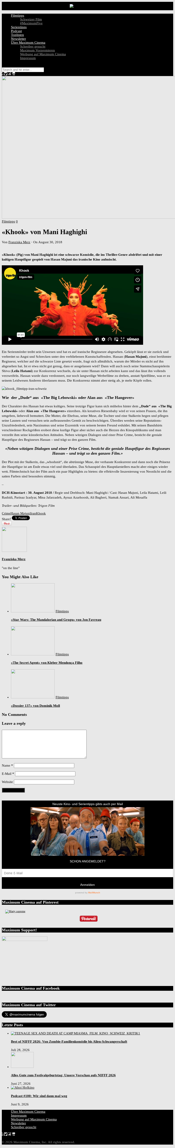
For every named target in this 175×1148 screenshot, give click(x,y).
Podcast (16, 31)
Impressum (28, 58)
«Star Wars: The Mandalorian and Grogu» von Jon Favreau (56, 619)
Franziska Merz (19, 242)
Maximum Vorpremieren (37, 50)
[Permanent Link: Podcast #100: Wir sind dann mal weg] (22, 1087)
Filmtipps (17, 15)
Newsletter (18, 39)
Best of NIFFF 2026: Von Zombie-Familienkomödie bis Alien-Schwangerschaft (69, 1041)
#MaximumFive (31, 23)
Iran (33, 513)
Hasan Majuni (20, 513)
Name (7, 765)
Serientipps (19, 27)
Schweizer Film (31, 19)
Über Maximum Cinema (28, 42)
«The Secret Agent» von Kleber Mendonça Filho (46, 662)
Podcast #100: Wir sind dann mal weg (39, 1096)
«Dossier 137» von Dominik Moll (35, 705)
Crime (6, 513)
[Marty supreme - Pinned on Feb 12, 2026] (15, 911)
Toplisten (17, 35)
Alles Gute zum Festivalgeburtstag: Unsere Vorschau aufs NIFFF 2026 (63, 1075)
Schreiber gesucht (32, 46)
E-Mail (8, 773)
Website (7, 782)
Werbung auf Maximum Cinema (43, 54)
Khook (41, 513)
